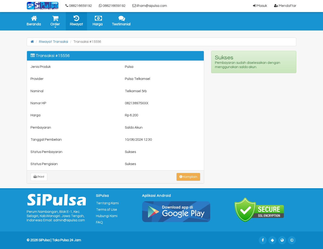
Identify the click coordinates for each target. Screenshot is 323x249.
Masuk (261, 6)
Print (40, 177)
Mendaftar (287, 6)
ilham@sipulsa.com (151, 6)
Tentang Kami (107, 203)
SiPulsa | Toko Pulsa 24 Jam (60, 240)
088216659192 (80, 6)
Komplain (189, 177)
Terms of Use (106, 209)
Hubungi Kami (107, 216)
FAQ (99, 222)
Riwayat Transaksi (53, 42)
